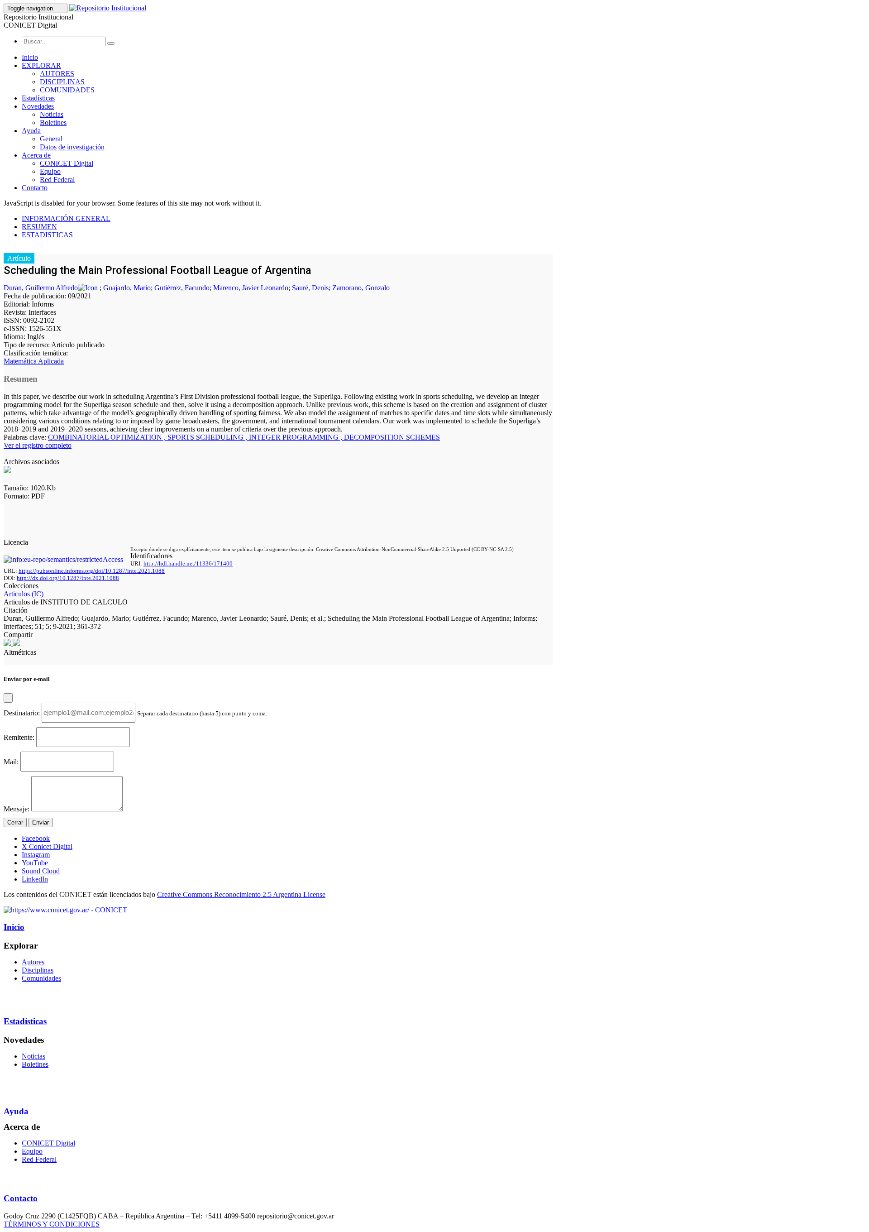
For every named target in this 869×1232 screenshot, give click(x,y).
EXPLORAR (41, 65)
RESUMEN (39, 226)
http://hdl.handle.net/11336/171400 (188, 563)
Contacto (35, 188)
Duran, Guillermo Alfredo (41, 288)
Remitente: (19, 737)
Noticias (51, 114)
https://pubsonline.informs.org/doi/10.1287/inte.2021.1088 (92, 570)
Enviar (40, 822)
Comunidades (41, 978)
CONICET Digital (66, 163)
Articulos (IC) (23, 594)
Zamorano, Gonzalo (361, 288)
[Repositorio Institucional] (107, 8)
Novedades (38, 106)
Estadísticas (38, 98)
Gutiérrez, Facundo (182, 288)
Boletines (53, 122)
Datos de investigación (72, 147)
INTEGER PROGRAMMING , (296, 437)
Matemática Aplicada (34, 361)
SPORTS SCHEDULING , (208, 437)
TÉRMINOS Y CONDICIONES (52, 1224)
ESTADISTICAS (47, 235)
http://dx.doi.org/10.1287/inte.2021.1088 (68, 578)
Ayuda (31, 130)
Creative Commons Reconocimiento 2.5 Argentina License (241, 894)
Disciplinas (37, 970)
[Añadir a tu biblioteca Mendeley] (16, 643)
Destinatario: (22, 712)
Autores (33, 962)
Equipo (50, 171)
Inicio (30, 57)
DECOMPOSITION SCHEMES (392, 437)
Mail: (11, 761)
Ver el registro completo (38, 445)
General (51, 139)
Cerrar (15, 822)
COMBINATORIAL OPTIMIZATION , (107, 437)
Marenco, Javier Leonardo (250, 288)
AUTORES (57, 73)
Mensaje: (16, 809)
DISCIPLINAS (62, 82)
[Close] (8, 698)
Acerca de (36, 155)
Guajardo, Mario (127, 288)
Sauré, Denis (310, 288)
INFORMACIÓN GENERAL (66, 218)
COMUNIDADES (67, 90)
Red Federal (57, 179)
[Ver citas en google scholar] (8, 643)
